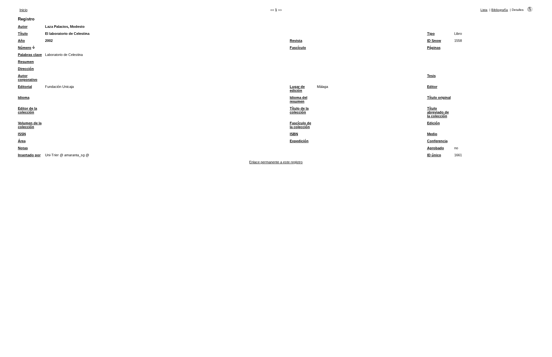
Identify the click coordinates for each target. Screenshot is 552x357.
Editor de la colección (27, 110)
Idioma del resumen (298, 99)
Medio (432, 134)
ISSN (22, 134)
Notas (23, 148)
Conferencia (437, 141)
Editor (432, 87)
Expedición (299, 141)
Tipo (431, 33)
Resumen (26, 62)
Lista (483, 10)
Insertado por (29, 155)
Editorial (25, 87)
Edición (433, 123)
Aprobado (435, 148)
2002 (49, 41)
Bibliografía (499, 10)
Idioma (23, 97)
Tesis (431, 76)
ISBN (294, 134)
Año (21, 41)
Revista (296, 41)
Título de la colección (299, 110)
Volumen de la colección (30, 125)
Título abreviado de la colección (438, 112)
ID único (434, 155)
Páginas (434, 48)
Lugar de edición (297, 88)
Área (22, 141)
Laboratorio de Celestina (64, 55)
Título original (439, 97)
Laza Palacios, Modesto (65, 26)
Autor (22, 26)
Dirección (26, 69)
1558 (458, 41)
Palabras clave (30, 55)
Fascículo (298, 48)
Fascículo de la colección (300, 125)
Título (23, 33)
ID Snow (434, 41)
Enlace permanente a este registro (276, 162)
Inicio (23, 10)
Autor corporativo (27, 77)
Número (24, 48)
